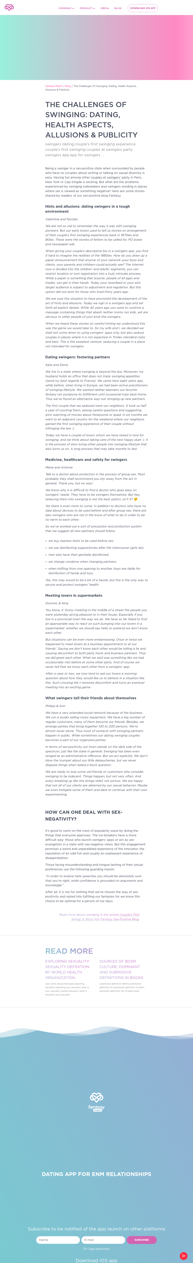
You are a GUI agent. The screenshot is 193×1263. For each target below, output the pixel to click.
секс (47, 984)
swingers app (57, 155)
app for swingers (85, 155)
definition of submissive (112, 987)
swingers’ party (118, 177)
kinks (53, 984)
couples (96, 177)
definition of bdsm (134, 987)
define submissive (131, 984)
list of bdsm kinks (130, 991)
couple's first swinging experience (105, 144)
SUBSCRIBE (141, 1240)
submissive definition (111, 984)
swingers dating (59, 144)
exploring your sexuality (68, 987)
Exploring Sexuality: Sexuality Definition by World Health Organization (67, 970)
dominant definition (110, 991)
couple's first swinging (65, 149)
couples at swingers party (109, 149)
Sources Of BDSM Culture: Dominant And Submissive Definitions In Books (121, 970)
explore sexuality (70, 991)
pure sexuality (62, 995)
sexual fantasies (65, 984)
